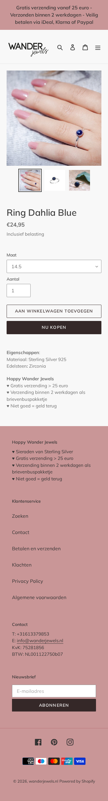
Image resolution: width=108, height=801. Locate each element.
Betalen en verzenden (36, 548)
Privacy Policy (27, 581)
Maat (11, 255)
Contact (20, 532)
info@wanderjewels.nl (40, 640)
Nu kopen (54, 327)
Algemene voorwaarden (39, 597)
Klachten (22, 565)
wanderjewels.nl (43, 781)
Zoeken (20, 516)
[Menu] (98, 46)
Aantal (13, 279)
